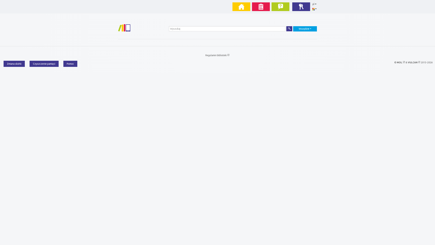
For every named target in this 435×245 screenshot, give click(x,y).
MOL (401, 62)
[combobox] (305, 28)
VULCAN (414, 62)
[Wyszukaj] (289, 28)
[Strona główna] (124, 27)
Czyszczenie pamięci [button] (44, 63)
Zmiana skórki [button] (14, 63)
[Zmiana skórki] (314, 9)
